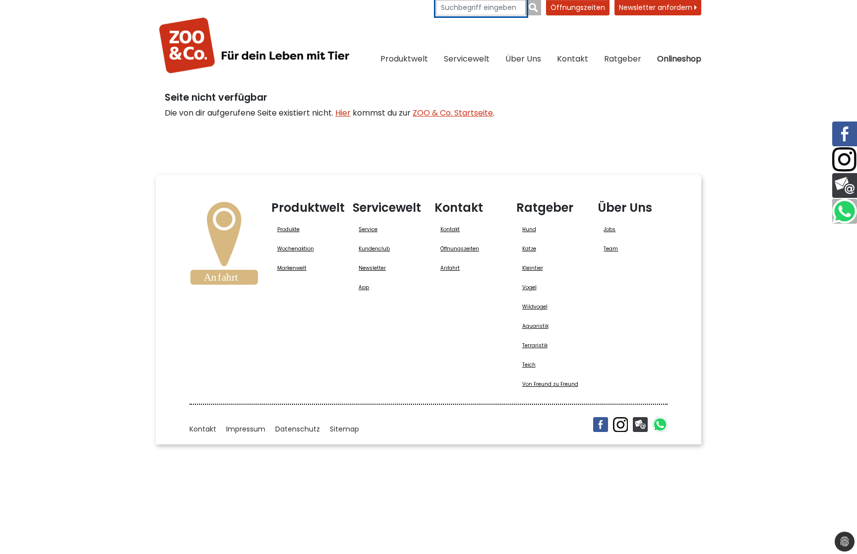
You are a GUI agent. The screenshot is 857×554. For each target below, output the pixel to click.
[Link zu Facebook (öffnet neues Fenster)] (844, 134)
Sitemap (344, 429)
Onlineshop (679, 58)
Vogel (529, 287)
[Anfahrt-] (224, 246)
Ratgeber (622, 58)
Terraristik (535, 345)
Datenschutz (297, 429)
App (364, 287)
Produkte (288, 229)
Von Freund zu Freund (550, 384)
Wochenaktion (295, 248)
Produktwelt (404, 58)
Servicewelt (467, 58)
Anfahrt (450, 268)
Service (368, 229)
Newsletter (372, 268)
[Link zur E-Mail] (844, 185)
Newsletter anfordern (656, 7)
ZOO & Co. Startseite (453, 113)
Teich (529, 365)
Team (611, 248)
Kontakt (572, 58)
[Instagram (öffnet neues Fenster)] (620, 424)
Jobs (609, 229)
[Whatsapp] (660, 424)
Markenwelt (291, 268)
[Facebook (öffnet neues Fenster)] (600, 424)
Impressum (245, 429)
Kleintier (532, 268)
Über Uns (523, 58)
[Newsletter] (640, 424)
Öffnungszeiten (578, 7)
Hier (343, 113)
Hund (529, 229)
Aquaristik (535, 326)
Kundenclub (374, 248)
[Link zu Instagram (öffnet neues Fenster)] (844, 159)
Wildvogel (535, 306)
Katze (529, 248)
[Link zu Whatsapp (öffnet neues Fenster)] (844, 211)
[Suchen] (533, 7)
